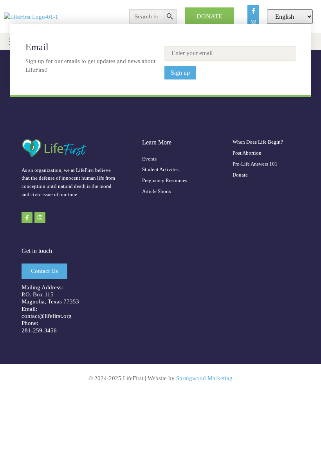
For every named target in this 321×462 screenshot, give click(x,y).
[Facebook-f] (253, 10)
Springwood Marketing (204, 378)
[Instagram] (39, 217)
